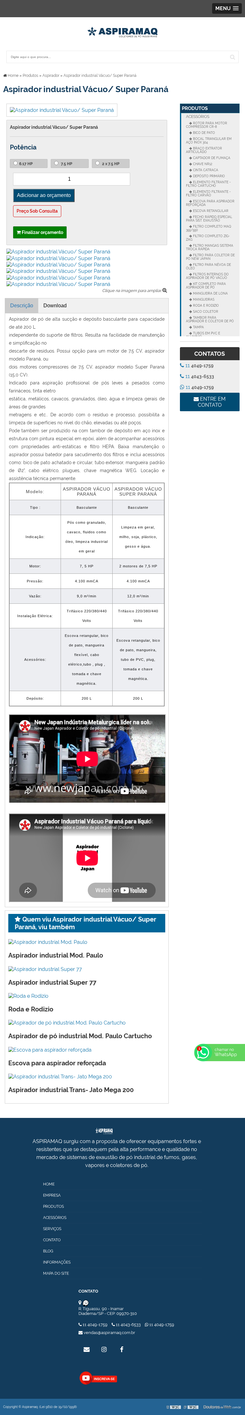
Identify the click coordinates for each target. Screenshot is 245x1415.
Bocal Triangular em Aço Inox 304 (209, 140)
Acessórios (197, 116)
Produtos (195, 108)
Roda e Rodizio (30, 1009)
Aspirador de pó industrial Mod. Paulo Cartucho (80, 1036)
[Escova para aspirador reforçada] (50, 1049)
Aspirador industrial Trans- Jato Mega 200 (71, 1090)
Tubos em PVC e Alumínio (203, 335)
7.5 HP (66, 164)
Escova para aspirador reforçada (57, 1063)
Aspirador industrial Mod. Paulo (55, 955)
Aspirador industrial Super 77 (52, 982)
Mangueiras (203, 299)
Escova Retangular (210, 211)
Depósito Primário (208, 176)
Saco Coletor (205, 311)
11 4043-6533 (128, 1324)
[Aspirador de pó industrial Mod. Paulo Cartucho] (67, 1022)
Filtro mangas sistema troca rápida (209, 247)
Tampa (198, 327)
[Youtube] (98, 1377)
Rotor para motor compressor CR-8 (206, 124)
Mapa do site (56, 1273)
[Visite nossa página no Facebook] (122, 1349)
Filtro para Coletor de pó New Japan (210, 256)
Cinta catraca (205, 170)
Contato (52, 1240)
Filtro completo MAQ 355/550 (208, 228)
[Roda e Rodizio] (28, 996)
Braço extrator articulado (204, 150)
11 (198, 365)
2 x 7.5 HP (110, 164)
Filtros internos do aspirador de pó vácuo (207, 276)
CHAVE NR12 (202, 164)
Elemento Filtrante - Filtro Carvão (208, 193)
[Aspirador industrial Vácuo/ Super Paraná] (61, 110)
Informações (57, 1262)
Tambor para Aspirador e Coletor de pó (210, 319)
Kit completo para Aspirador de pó (206, 285)
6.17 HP (26, 164)
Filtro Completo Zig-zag (208, 237)
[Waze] (85, 1303)
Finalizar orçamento (42, 232)
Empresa (52, 1195)
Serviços (52, 1229)
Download (55, 305)
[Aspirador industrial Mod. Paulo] (47, 942)
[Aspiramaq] (117, 1130)
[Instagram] (104, 1349)
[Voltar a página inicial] (122, 30)
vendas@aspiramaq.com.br (109, 1332)
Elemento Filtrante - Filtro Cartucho (208, 183)
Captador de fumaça (211, 158)
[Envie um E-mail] (86, 1349)
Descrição (21, 305)
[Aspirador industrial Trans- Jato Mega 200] (60, 1076)
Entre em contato (212, 402)
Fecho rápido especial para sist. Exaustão (209, 218)
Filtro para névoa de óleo (208, 266)
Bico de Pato (203, 133)
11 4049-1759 (95, 1324)
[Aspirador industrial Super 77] (45, 969)
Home (49, 1184)
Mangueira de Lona (210, 293)
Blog (48, 1251)
